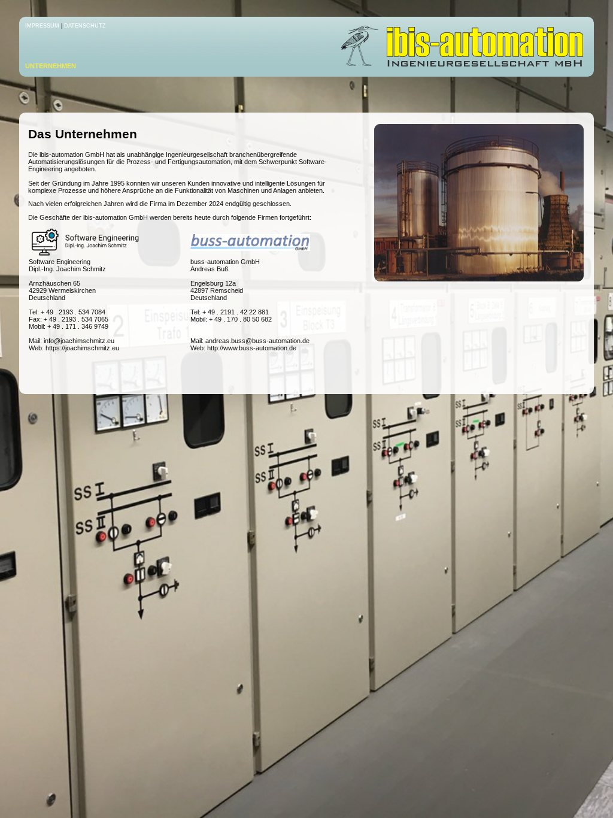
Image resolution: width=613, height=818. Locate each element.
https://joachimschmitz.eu (82, 348)
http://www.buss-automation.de (251, 348)
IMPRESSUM (42, 26)
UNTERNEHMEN (50, 65)
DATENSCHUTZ (85, 26)
